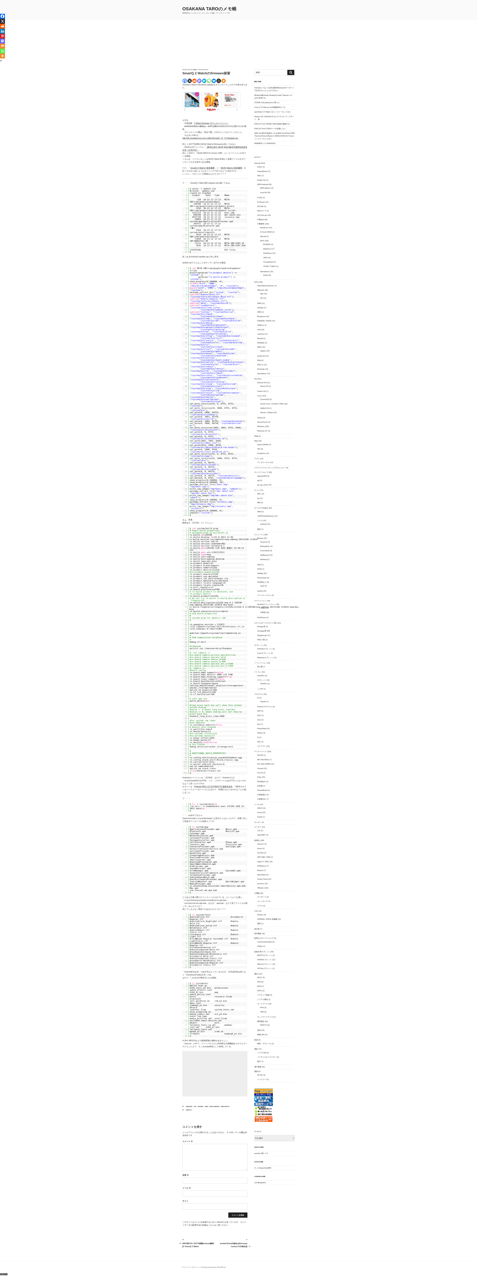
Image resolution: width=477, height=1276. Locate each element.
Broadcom (264, 228)
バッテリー (261, 1079)
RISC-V (260, 365)
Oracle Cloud (262, 879)
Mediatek (260, 343)
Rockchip (260, 369)
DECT (259, 977)
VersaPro (260, 676)
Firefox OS (261, 391)
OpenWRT (261, 835)
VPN (262, 1012)
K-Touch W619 (266, 232)
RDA (259, 360)
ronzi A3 (263, 192)
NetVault (263, 559)
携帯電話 (260, 1021)
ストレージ (258, 535)
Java (259, 720)
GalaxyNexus (262, 171)
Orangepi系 (261, 631)
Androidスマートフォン (266, 604)
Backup (260, 538)
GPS (259, 982)
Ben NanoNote (263, 760)
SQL (259, 742)
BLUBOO (266, 244)
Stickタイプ (261, 211)
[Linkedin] (2, 31)
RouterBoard (262, 790)
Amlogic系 (261, 627)
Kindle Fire (261, 180)
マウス (259, 906)
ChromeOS (264, 399)
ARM (259, 312)
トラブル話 (261, 1053)
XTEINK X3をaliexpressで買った (267, 102)
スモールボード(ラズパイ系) (265, 623)
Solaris (260, 418)
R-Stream (261, 202)
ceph (262, 586)
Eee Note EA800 (263, 764)
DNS (259, 512)
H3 (261, 298)
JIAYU (265, 258)
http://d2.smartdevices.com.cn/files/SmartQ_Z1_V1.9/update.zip (210, 138)
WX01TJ (263, 1025)
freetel (265, 275)
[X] (189, 81)
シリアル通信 (262, 999)
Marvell (263, 236)
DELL (259, 494)
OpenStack (261, 875)
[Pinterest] (2, 36)
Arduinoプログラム (264, 707)
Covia (262, 608)
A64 (261, 294)
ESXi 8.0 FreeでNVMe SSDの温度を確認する (272, 124)
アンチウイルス (263, 462)
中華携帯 (260, 224)
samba (260, 591)
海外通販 (257, 934)
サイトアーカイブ (261, 472)
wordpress (261, 453)
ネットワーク (262, 1004)
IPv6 (262, 1007)
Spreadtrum (265, 271)
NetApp (260, 573)
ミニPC (260, 689)
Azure (259, 848)
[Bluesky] (214, 81)
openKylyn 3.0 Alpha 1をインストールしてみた (272, 112)
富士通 (259, 667)
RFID (259, 986)
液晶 (259, 923)
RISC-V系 (261, 640)
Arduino (260, 915)
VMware (260, 888)
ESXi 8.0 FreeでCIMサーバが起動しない (270, 129)
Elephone (267, 249)
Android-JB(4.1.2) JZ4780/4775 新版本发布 (213, 786)
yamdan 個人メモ (261, 1153)
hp (258, 498)
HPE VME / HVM (263, 857)
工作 (256, 911)
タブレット (258, 645)
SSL (258, 449)
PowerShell (261, 729)
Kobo (259, 777)
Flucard (260, 768)
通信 (256, 974)
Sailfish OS (264, 408)
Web (256, 441)
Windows (260, 426)
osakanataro (203, 69)
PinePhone (261, 617)
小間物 (256, 893)
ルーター (257, 827)
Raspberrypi (262, 635)
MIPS (206, 1106)
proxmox (260, 884)
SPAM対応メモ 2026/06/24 (264, 143)
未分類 (256, 929)
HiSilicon (260, 325)
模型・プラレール (264, 1044)
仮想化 (256, 840)
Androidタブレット (264, 649)
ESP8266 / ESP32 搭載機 (267, 919)
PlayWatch (261, 782)
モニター (257, 822)
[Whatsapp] (2, 51)
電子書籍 (257, 1067)
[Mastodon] (199, 81)
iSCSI (259, 569)
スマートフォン (260, 601)
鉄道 (256, 1040)
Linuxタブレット (263, 653)
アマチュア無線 (263, 995)
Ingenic (201, 1106)
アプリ (256, 459)
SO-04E (260, 206)
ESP (259, 711)
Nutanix (260, 870)
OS (255, 379)
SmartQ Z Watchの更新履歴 (202, 168)
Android (189, 1106)
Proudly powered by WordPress (213, 1267)
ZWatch (189, 1110)
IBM (258, 503)
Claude (263, 701)
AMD (259, 303)
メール (186, 1188)
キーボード (261, 897)
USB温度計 (261, 795)
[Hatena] (204, 81)
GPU (259, 715)
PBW (256, 436)
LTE (258, 831)
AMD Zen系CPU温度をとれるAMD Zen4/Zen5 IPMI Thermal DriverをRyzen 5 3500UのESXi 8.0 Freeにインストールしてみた (274, 136)
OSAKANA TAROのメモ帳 (209, 8)
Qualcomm (261, 356)
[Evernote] (209, 81)
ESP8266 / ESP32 (264, 321)
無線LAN (260, 1035)
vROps (260, 946)
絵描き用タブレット (262, 952)
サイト (185, 1201)
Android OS (261, 383)
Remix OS (264, 386)
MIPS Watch (225, 1106)
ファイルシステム (264, 595)
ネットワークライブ (265, 1017)
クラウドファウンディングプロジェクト (270, 468)
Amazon (260, 844)
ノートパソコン (260, 663)
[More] (223, 81)
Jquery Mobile (262, 444)
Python (260, 733)
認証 (259, 529)
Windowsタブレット (265, 658)
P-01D (259, 198)
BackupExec (265, 546)
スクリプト (261, 746)
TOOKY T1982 (269, 266)
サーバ (256, 490)
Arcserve (263, 542)
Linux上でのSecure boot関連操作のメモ (269, 107)
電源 (256, 1071)
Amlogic (260, 308)
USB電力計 (261, 799)
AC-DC (260, 1075)
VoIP (259, 991)
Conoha (260, 853)
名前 (185, 1175)
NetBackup (264, 555)
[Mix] (2, 46)
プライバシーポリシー (190, 1267)
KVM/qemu (261, 866)
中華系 (262, 612)
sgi (258, 480)
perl (258, 724)
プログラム (258, 694)
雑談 (256, 1049)
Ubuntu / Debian (266, 412)
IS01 (259, 176)
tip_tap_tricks (262, 485)
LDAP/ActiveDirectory (265, 516)
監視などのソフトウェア (263, 938)
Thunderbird (268, 262)
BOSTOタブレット (264, 955)
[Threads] (219, 81)
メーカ (256, 804)
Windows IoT (262, 431)
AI (258, 698)
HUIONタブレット (264, 960)
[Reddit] (194, 81)
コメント (187, 1141)
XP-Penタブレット (264, 968)
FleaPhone (267, 253)
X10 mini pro (262, 215)
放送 (259, 1030)
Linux (259, 396)
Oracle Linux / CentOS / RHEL (272, 404)
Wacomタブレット (264, 964)
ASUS (259, 808)
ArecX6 (260, 755)
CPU (195, 1106)
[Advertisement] (238, 50)
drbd (259, 565)
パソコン (257, 672)
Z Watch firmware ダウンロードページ (211, 123)
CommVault (264, 551)
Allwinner (260, 290)
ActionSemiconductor (265, 286)
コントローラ (262, 901)
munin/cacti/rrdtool (264, 942)
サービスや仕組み (261, 508)
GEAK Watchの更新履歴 (231, 168)
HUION (263, 684)
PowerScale (262, 578)
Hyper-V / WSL (263, 862)
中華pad (260, 220)
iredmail (263, 524)
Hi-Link (260, 773)
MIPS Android (215, 1106)
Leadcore (261, 334)
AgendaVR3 (262, 476)
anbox (259, 167)
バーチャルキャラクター (266, 1057)
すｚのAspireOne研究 (262, 1168)
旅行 (259, 1061)
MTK (262, 241)
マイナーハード (260, 751)
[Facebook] (185, 81)
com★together (260, 1183)
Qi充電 (259, 786)
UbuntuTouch (262, 422)
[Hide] (1, 61)
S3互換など (261, 582)
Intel (259, 330)
